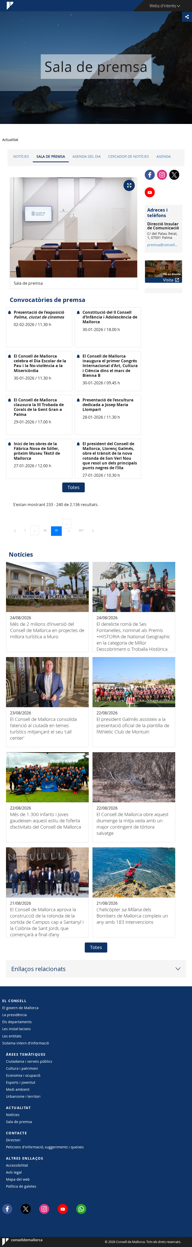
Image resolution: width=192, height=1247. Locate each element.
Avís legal (14, 1172)
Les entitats (12, 1036)
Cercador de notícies (128, 156)
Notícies (21, 156)
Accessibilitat (17, 1165)
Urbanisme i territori (23, 1096)
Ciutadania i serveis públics (29, 1061)
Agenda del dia (86, 156)
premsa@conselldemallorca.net (163, 245)
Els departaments (17, 1021)
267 (82, 530)
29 (46, 530)
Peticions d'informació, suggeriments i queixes (45, 1147)
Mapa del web (18, 1179)
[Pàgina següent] (93, 530)
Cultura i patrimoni (22, 1068)
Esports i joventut (20, 1082)
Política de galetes (21, 1186)
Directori (13, 1140)
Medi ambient (18, 1089)
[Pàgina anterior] (15, 530)
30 (58, 530)
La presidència (14, 1014)
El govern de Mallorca (20, 1007)
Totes (74, 487)
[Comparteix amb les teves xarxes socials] (187, 17)
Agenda (163, 156)
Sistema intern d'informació (25, 1043)
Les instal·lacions (16, 1028)
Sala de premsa (50, 156)
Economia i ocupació (23, 1075)
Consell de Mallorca (17, 1242)
